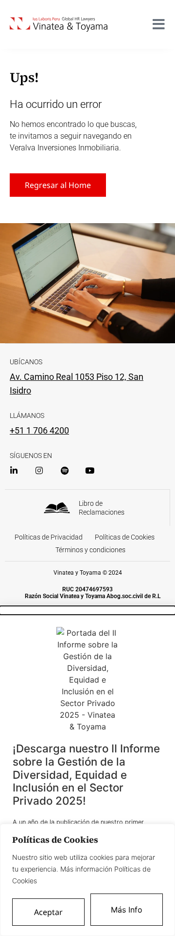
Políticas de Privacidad (49, 537)
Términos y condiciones (90, 550)
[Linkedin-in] (14, 470)
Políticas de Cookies (125, 537)
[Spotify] (64, 470)
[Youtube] (90, 470)
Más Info (126, 910)
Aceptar (48, 912)
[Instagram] (39, 470)
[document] (87, 771)
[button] (87, 610)
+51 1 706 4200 (39, 430)
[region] (87, 880)
